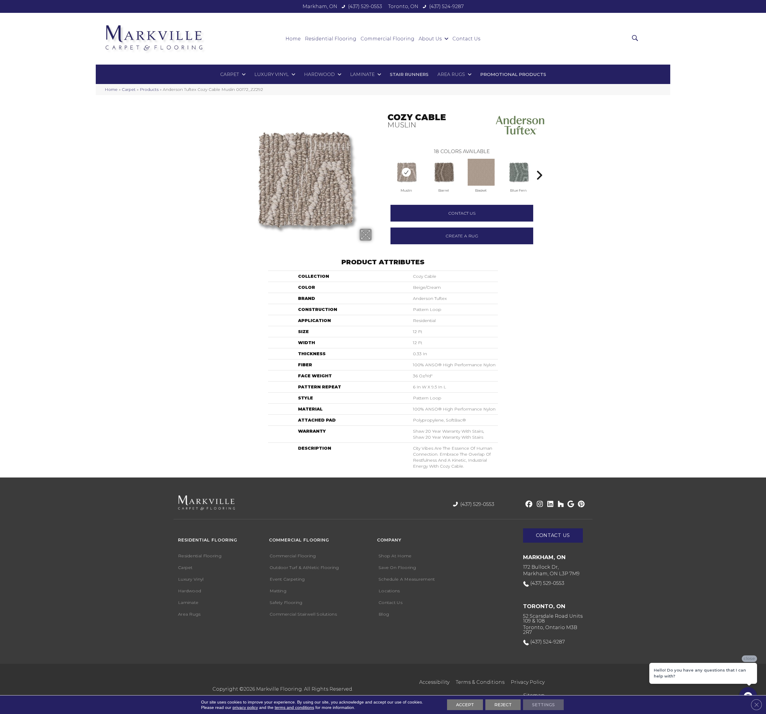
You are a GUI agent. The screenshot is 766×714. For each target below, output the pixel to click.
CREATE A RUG (462, 236)
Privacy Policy (528, 682)
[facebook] (528, 504)
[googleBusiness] (570, 504)
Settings (543, 704)
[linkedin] (549, 504)
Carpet (129, 89)
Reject (503, 704)
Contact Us (462, 213)
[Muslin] (406, 172)
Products (149, 89)
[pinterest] (580, 504)
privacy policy (245, 707)
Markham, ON (320, 6)
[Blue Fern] (519, 172)
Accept (465, 704)
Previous (384, 166)
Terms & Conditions (480, 682)
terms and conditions (294, 707)
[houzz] (559, 504)
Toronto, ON (403, 6)
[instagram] (538, 504)
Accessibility (434, 682)
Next (539, 166)
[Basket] (481, 172)
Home (111, 89)
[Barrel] (444, 172)
